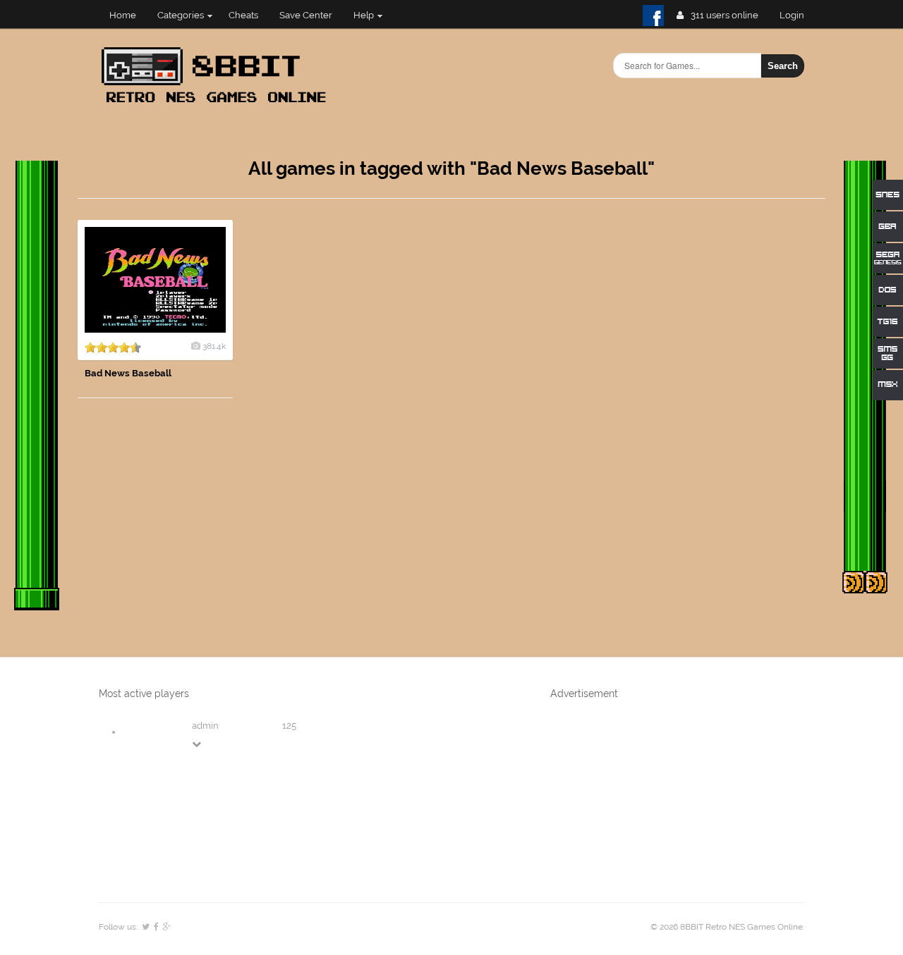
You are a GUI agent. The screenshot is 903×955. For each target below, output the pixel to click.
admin (205, 725)
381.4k (214, 346)
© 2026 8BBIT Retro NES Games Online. (727, 927)
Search (783, 66)
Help (363, 15)
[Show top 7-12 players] (197, 743)
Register (798, 15)
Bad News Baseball (128, 373)
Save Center (305, 15)
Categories (180, 15)
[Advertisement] (719, 431)
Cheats (243, 15)
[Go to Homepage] (218, 104)
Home (122, 15)
